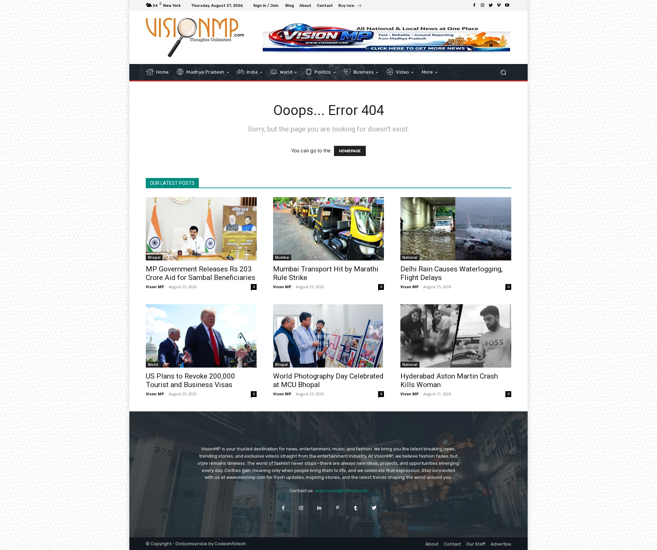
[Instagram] (482, 5)
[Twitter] (491, 5)
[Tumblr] (355, 507)
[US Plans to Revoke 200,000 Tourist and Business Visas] (201, 336)
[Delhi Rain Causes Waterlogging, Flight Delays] (455, 228)
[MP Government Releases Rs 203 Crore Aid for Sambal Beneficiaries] (201, 228)
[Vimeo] (499, 5)
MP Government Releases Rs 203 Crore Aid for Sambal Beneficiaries (200, 273)
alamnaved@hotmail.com (341, 490)
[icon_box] (350, 6)
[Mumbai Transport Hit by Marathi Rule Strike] (328, 228)
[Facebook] (474, 5)
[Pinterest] (337, 507)
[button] (503, 72)
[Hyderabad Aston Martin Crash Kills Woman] (455, 336)
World (153, 364)
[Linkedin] (319, 507)
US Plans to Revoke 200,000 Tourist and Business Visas (190, 380)
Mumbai (282, 257)
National (409, 257)
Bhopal (154, 257)
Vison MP (155, 286)
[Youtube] (507, 5)
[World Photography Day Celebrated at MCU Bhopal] (328, 336)
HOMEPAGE (350, 151)
